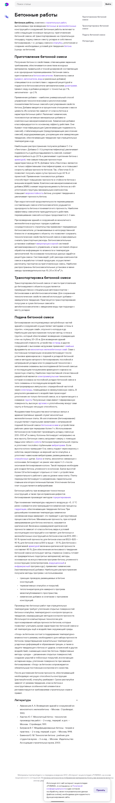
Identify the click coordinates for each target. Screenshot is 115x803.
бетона (67, 46)
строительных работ (55, 22)
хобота (37, 441)
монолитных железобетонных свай (49, 349)
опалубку (57, 42)
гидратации (20, 509)
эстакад (56, 342)
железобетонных (67, 26)
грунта (28, 399)
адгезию (42, 403)
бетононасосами (50, 425)
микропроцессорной (47, 243)
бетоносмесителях (43, 75)
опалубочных (21, 458)
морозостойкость (34, 193)
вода (40, 78)
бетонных (51, 26)
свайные (69, 346)
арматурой (20, 159)
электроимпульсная (48, 376)
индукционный (56, 562)
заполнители (30, 78)
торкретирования (62, 497)
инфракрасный (22, 566)
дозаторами (71, 85)
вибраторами (58, 445)
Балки (39, 458)
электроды (26, 389)
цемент (19, 78)
